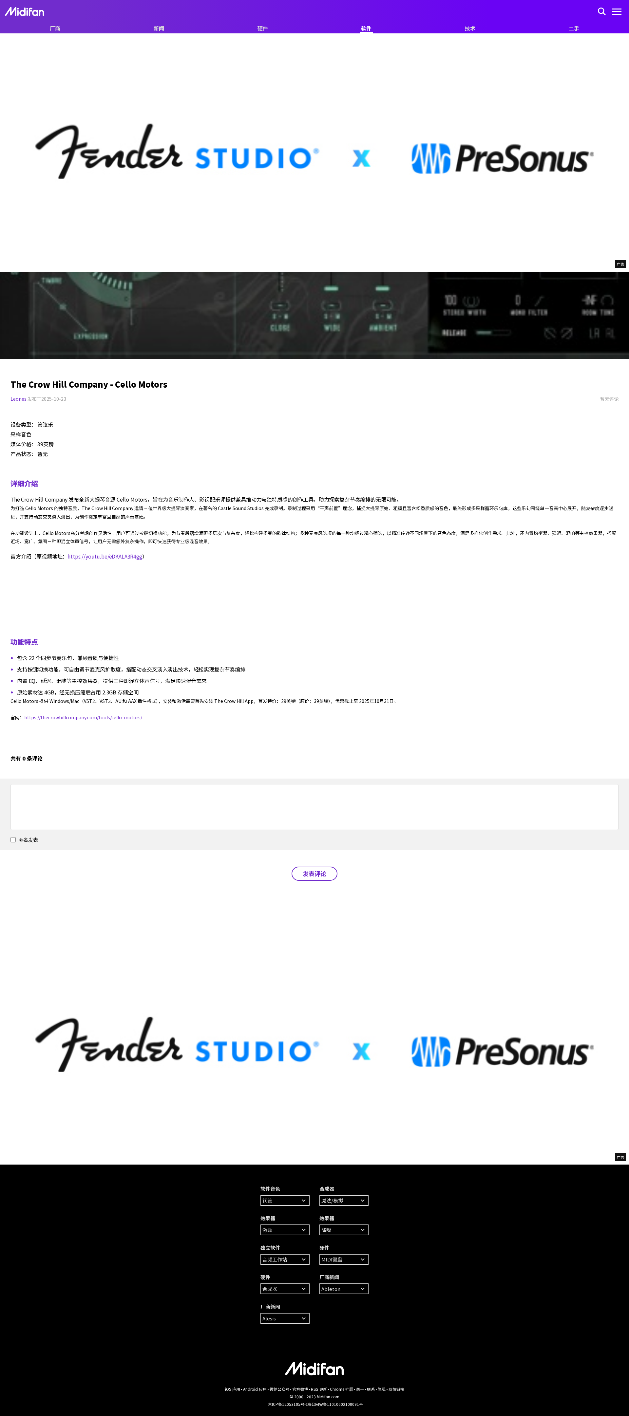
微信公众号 (279, 1389)
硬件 (262, 28)
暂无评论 (609, 398)
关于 (360, 1389)
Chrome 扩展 (341, 1389)
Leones (18, 398)
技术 (470, 28)
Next (6, 316)
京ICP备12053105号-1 (288, 1404)
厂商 (55, 28)
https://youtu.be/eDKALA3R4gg (104, 556)
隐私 (382, 1389)
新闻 (159, 28)
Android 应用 (255, 1389)
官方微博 (300, 1389)
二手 (574, 28)
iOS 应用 (232, 1389)
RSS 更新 (319, 1389)
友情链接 (396, 1389)
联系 (371, 1389)
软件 (366, 28)
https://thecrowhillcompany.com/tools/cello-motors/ (83, 717)
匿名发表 (27, 839)
